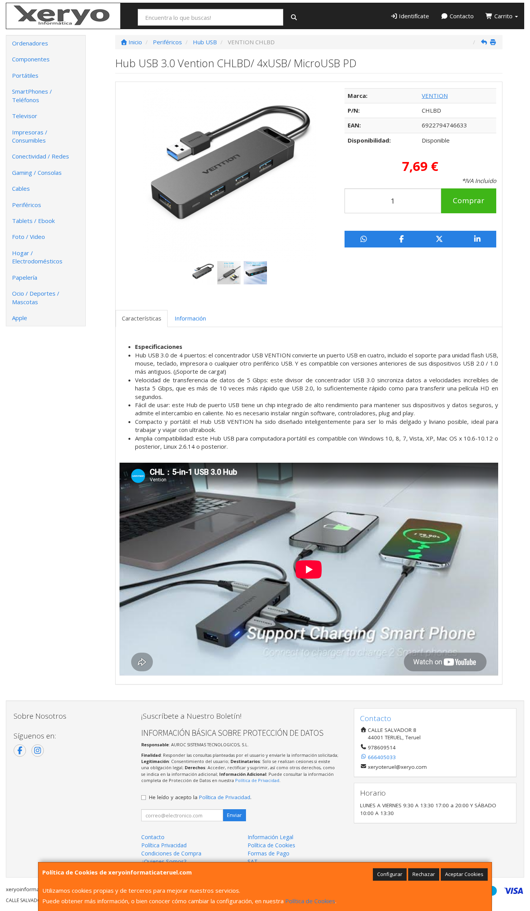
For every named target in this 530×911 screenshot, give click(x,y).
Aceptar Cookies (464, 874)
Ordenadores (30, 43)
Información (190, 318)
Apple (19, 318)
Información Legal (270, 837)
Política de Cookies (310, 901)
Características (141, 318)
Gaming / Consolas (37, 172)
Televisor (24, 116)
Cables (21, 188)
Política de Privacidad (257, 780)
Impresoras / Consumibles (29, 136)
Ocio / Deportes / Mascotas (35, 297)
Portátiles (25, 75)
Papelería (24, 277)
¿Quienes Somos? (163, 861)
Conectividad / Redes (40, 156)
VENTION (435, 95)
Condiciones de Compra (171, 853)
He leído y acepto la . (200, 797)
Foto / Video (28, 236)
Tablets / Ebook (33, 221)
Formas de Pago (268, 853)
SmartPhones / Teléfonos (32, 95)
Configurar (389, 874)
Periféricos (26, 205)
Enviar (234, 815)
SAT (253, 861)
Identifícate (413, 16)
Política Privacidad (164, 845)
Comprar (468, 200)
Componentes (31, 59)
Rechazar (423, 874)
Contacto (461, 16)
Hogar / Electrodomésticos (37, 257)
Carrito (503, 16)
